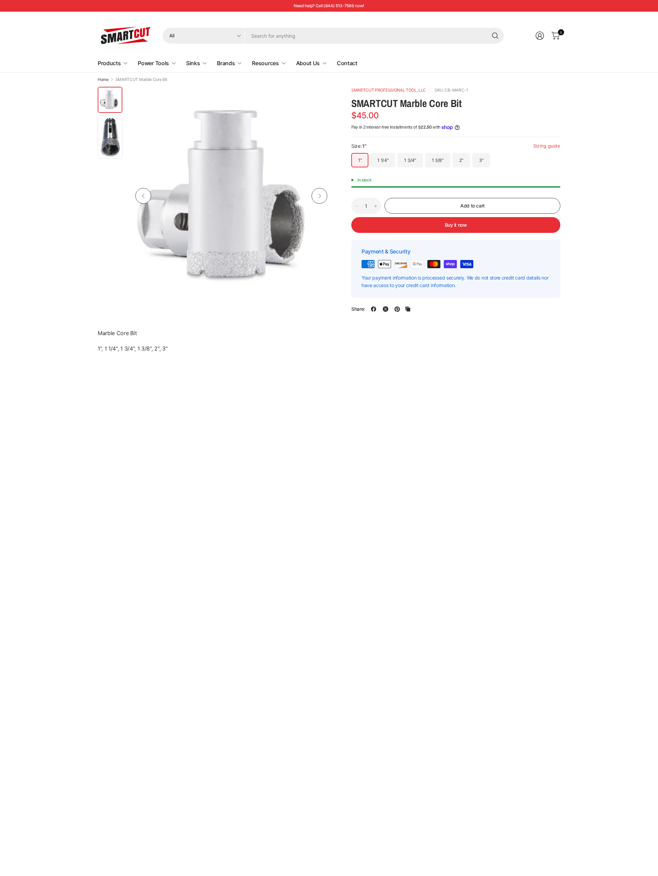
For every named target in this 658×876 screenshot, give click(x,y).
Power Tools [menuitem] (153, 63)
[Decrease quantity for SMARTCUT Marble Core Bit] (357, 206)
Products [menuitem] (109, 63)
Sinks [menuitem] (193, 63)
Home (103, 80)
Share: (358, 309)
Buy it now (456, 225)
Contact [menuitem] (347, 63)
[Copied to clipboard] (407, 309)
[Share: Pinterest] (397, 309)
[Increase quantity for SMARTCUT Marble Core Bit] (375, 206)
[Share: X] (385, 309)
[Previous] (143, 196)
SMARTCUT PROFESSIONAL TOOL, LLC (388, 90)
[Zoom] (321, 100)
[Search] (495, 36)
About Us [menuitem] (308, 63)
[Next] (319, 196)
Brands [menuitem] (226, 63)
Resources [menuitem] (265, 63)
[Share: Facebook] (373, 309)
